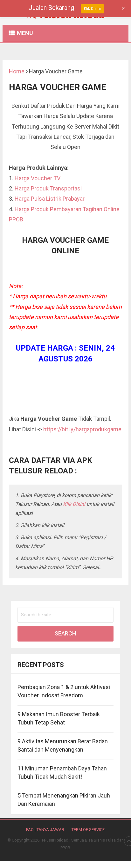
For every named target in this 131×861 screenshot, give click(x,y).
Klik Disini (74, 504)
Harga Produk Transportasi (48, 188)
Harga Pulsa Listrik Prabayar (50, 198)
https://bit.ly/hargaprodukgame (82, 429)
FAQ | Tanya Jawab (45, 829)
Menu (25, 33)
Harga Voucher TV (37, 178)
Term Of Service (88, 829)
